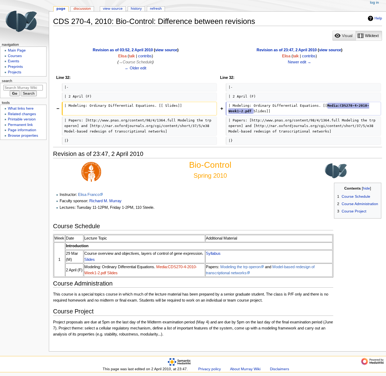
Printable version (22, 119)
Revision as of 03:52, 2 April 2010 (123, 50)
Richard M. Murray (105, 201)
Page (60, 9)
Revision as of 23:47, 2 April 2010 (287, 50)
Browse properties (23, 136)
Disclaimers (279, 369)
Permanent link (20, 125)
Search (7, 81)
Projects (14, 72)
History (136, 9)
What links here (21, 108)
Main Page (17, 50)
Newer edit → (299, 62)
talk (132, 56)
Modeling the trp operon (240, 267)
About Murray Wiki (245, 369)
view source (166, 50)
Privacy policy (209, 369)
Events (13, 61)
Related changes (22, 114)
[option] (344, 35)
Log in (374, 2)
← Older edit (135, 68)
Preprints (15, 67)
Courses (15, 56)
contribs (145, 56)
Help (378, 18)
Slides (89, 259)
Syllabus (213, 253)
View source (113, 9)
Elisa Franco (89, 194)
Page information (22, 130)
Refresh (156, 9)
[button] (344, 36)
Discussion (82, 9)
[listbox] (357, 36)
